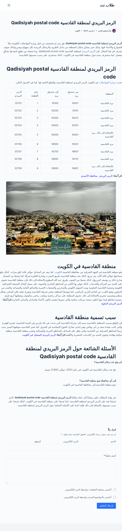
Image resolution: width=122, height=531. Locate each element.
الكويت (77, 31)
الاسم (113, 441)
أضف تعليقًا (110, 455)
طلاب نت (107, 5)
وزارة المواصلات (107, 82)
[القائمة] (9, 5)
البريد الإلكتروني (70, 441)
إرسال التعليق (106, 505)
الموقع (38, 441)
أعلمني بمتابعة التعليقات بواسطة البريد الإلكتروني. (88, 489)
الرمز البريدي (88, 51)
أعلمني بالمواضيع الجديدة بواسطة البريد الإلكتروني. (87, 497)
